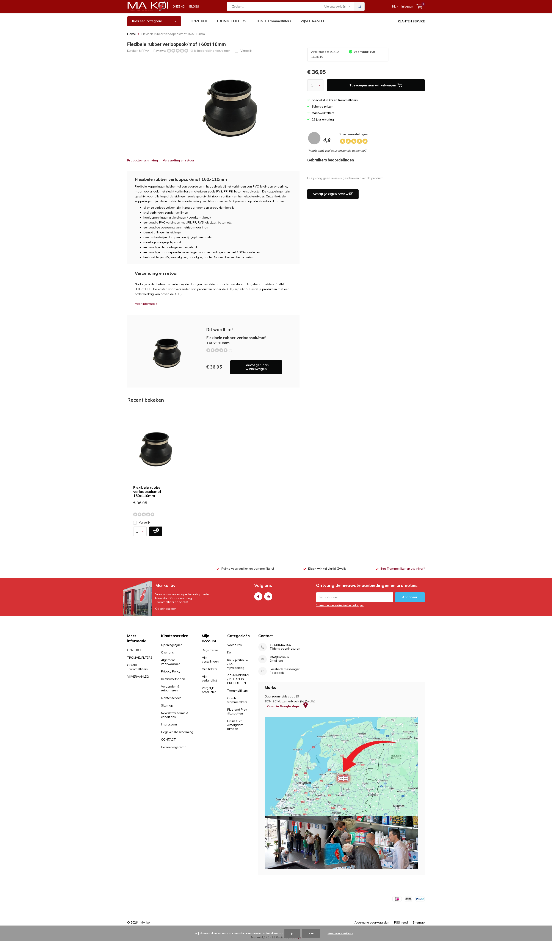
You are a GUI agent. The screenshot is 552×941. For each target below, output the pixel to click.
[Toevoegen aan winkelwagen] (155, 531)
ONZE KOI (179, 6)
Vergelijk (144, 522)
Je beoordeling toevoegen (212, 51)
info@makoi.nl (279, 657)
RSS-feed (401, 922)
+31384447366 (280, 645)
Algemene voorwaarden (170, 662)
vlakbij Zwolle (327, 569)
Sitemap (167, 705)
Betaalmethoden (173, 679)
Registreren (210, 650)
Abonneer (410, 597)
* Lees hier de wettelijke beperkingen (340, 605)
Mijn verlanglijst (209, 678)
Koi (229, 652)
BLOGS (194, 6)
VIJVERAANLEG (313, 21)
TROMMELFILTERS (231, 21)
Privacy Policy (170, 671)
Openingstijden (166, 609)
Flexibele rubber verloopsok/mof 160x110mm (147, 491)
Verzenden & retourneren (170, 688)
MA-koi (146, 922)
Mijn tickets (209, 669)
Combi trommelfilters (237, 700)
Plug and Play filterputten (237, 711)
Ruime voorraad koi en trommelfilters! (247, 569)
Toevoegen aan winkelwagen (256, 367)
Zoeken (359, 6)
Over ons (167, 652)
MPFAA (144, 51)
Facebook (258, 596)
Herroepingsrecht (173, 747)
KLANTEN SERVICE (411, 21)
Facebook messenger (285, 669)
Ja (292, 933)
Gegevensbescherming (177, 732)
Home (131, 34)
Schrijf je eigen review (331, 194)
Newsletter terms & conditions (174, 715)
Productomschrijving (142, 160)
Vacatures (234, 645)
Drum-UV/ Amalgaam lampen (235, 725)
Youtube (268, 596)
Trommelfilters (237, 690)
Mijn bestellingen (210, 659)
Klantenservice (171, 698)
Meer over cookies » (340, 933)
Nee (311, 933)
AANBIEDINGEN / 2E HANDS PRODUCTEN (238, 679)
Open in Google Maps (283, 706)
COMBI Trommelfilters (273, 21)
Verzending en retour (178, 160)
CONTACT (168, 739)
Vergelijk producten (209, 690)
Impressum (169, 724)
